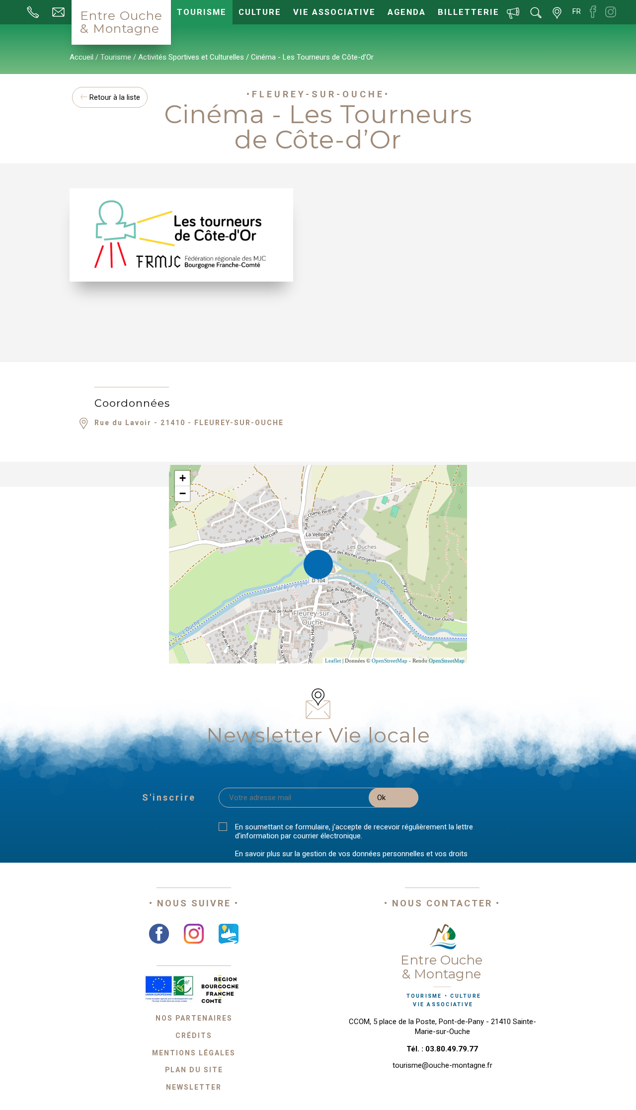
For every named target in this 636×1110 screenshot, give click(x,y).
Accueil (81, 57)
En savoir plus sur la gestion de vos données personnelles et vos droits (351, 853)
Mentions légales (194, 1053)
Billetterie (468, 12)
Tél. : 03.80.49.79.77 (442, 1048)
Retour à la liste (113, 97)
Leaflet (333, 661)
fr (576, 11)
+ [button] (182, 478)
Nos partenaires (194, 1018)
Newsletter (194, 1087)
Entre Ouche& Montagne (121, 22)
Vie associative (334, 12)
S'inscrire (169, 797)
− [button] (182, 493)
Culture (259, 12)
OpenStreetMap (389, 661)
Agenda (407, 12)
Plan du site (194, 1070)
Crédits (193, 1035)
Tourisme (202, 12)
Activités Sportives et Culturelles (191, 57)
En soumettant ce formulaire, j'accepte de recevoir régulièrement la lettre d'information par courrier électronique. (354, 831)
